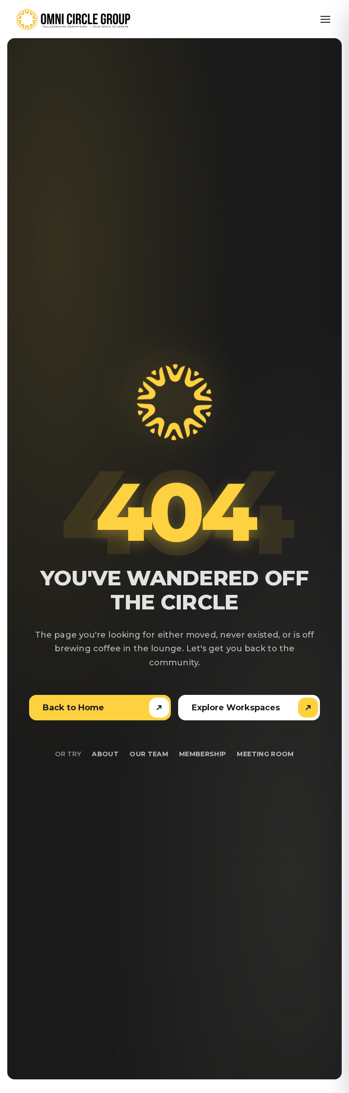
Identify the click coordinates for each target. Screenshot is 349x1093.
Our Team (149, 754)
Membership (202, 754)
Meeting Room (265, 754)
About (105, 754)
